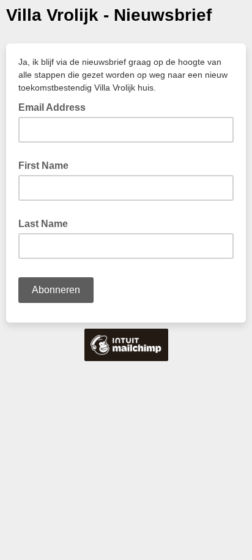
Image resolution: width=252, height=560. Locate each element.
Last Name (43, 223)
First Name (43, 165)
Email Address (55, 106)
